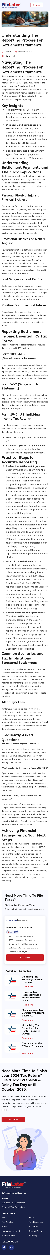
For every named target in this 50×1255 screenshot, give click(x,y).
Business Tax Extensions (13, 1202)
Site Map (33, 1235)
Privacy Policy (8, 1235)
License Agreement (11, 1231)
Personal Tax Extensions (13, 1207)
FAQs (31, 1217)
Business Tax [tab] (23, 920)
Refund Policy (35, 1231)
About (4, 1217)
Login (38, 5)
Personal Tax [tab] (11, 920)
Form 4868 (13, 932)
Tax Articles (7, 1222)
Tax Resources (36, 1222)
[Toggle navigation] (47, 4)
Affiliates (33, 1226)
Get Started (25, 958)
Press (4, 1226)
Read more (27, 986)
